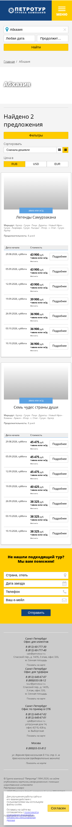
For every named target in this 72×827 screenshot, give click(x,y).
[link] (36, 10)
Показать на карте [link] (36, 665)
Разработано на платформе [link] (19, 815)
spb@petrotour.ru (36, 721)
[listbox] (52, 38)
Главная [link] (9, 62)
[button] (36, 47)
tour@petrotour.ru (36, 683)
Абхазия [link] (24, 62)
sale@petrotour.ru (36, 653)
